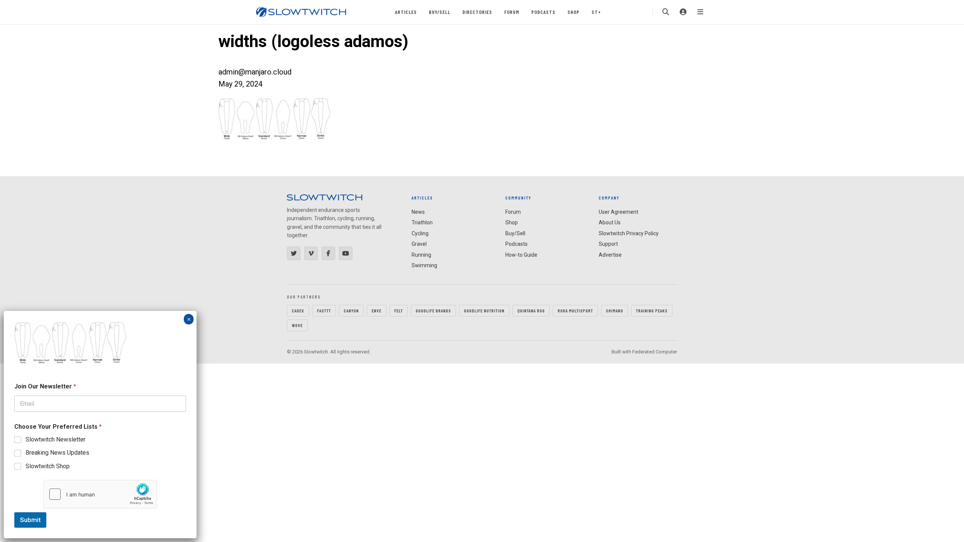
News (418, 212)
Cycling (420, 233)
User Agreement (618, 212)
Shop (573, 12)
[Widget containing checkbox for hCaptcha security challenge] (100, 494)
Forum (511, 12)
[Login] (683, 12)
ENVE (376, 310)
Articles (406, 12)
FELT (398, 310)
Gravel (419, 244)
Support (608, 244)
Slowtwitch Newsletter (55, 439)
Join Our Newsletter (45, 386)
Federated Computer (654, 352)
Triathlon (422, 222)
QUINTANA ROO (531, 310)
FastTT (324, 310)
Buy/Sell (439, 12)
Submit (30, 520)
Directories (477, 12)
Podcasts (543, 12)
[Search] (665, 12)
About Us (610, 222)
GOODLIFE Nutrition (484, 310)
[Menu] (700, 12)
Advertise (610, 255)
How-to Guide (521, 255)
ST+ (596, 12)
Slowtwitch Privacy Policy (629, 233)
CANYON (351, 310)
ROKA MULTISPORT (575, 310)
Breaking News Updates (57, 452)
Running (421, 255)
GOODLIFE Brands (433, 310)
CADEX (298, 310)
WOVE (297, 325)
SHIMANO (614, 310)
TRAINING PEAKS (652, 310)
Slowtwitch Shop (48, 466)
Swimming (424, 265)
